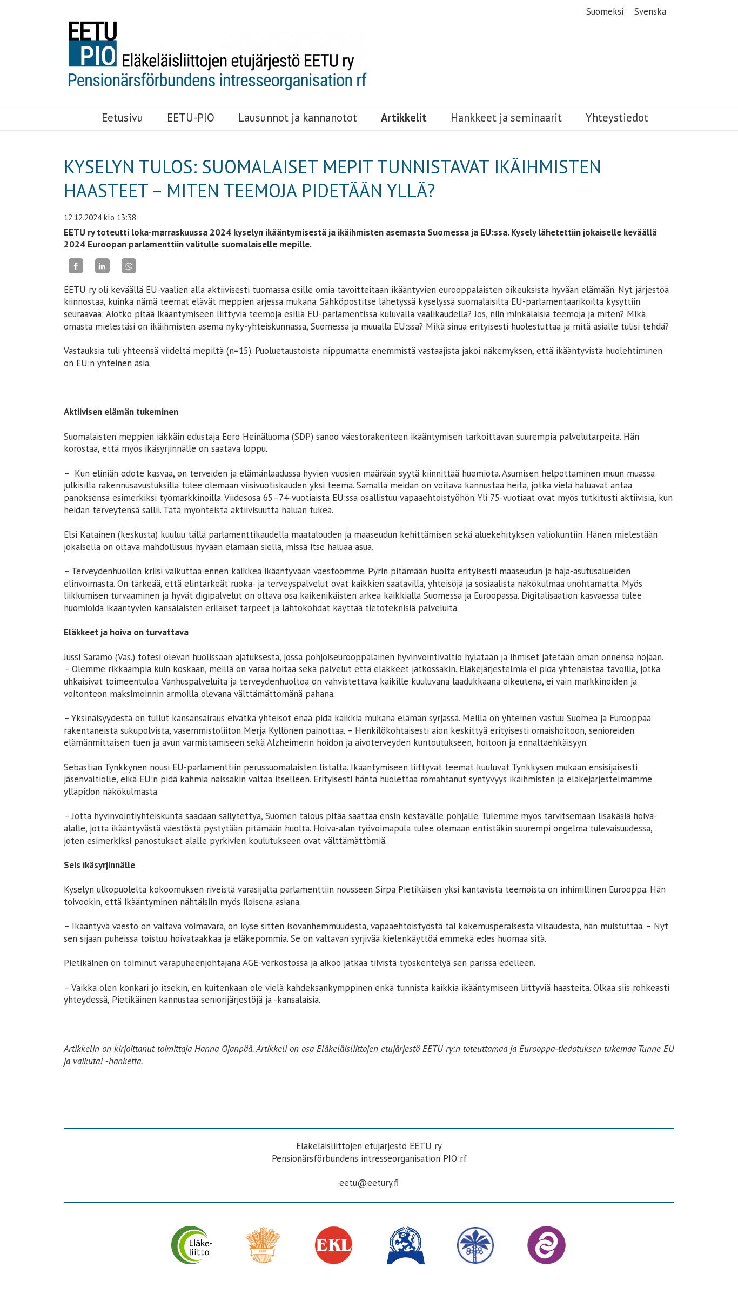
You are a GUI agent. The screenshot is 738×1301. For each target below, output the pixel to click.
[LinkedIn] (102, 265)
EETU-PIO (190, 118)
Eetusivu (122, 118)
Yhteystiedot (617, 118)
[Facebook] (76, 265)
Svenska (650, 11)
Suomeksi (604, 11)
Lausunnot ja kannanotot (297, 118)
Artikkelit (404, 118)
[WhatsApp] (129, 265)
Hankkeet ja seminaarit (506, 118)
